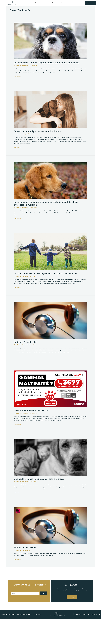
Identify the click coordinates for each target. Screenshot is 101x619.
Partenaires (55, 3)
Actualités (4, 614)
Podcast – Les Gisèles (25, 547)
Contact (31, 614)
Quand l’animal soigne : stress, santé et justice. (37, 131)
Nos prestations (65, 3)
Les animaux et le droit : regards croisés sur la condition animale (46, 62)
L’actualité (46, 3)
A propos (37, 3)
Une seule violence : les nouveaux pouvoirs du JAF (39, 478)
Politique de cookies (94, 614)
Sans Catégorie (24, 65)
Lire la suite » (17, 76)
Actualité (16, 65)
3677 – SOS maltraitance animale (31, 410)
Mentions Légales (81, 614)
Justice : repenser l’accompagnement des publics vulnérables (45, 273)
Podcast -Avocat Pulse (25, 342)
